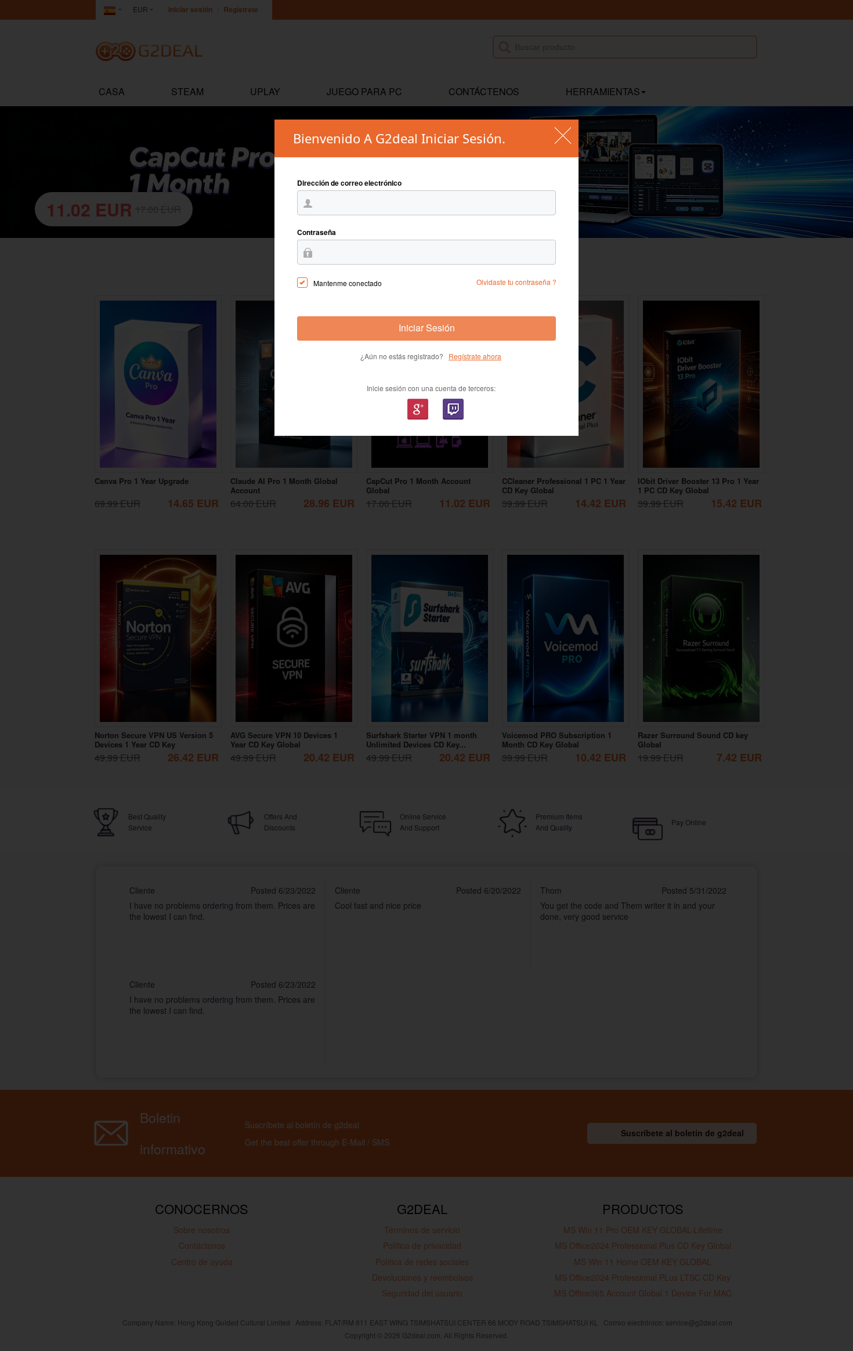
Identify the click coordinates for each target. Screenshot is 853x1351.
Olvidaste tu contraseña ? (516, 282)
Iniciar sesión (427, 327)
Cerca (563, 135)
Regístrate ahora (475, 356)
